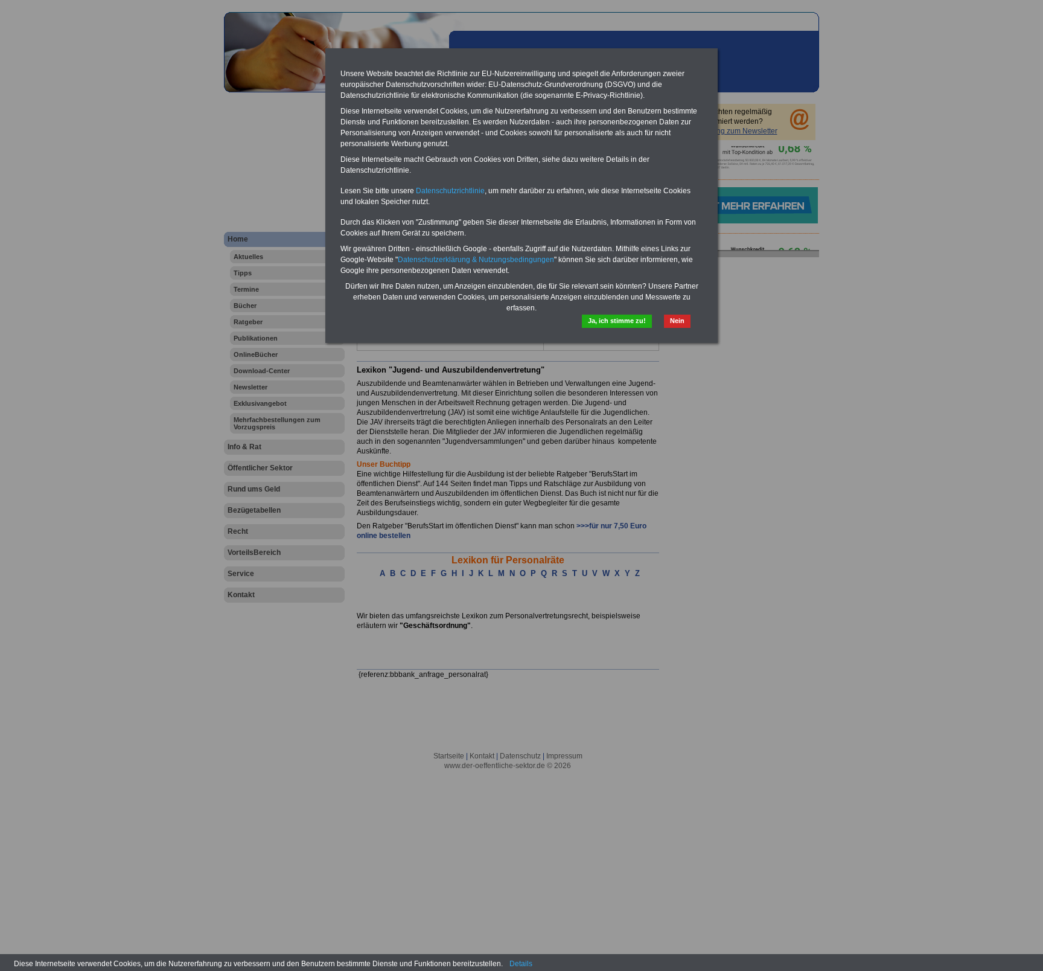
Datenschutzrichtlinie (450, 191)
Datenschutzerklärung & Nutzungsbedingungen (476, 259)
